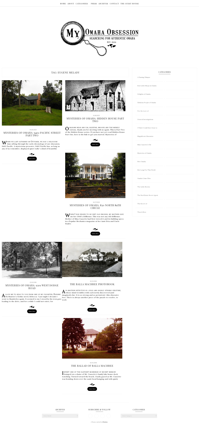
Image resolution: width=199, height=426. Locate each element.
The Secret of (142, 204)
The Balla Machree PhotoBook (92, 284)
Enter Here (32, 158)
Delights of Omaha (143, 94)
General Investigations (145, 119)
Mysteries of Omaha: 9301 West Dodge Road (32, 287)
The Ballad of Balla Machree (92, 365)
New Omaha (141, 161)
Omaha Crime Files (144, 178)
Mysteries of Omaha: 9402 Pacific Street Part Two (32, 134)
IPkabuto (105, 422)
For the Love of (143, 111)
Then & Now (141, 212)
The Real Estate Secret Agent (147, 195)
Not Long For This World (146, 170)
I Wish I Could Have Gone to (147, 128)
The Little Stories (143, 187)
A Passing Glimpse (143, 77)
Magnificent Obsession (145, 136)
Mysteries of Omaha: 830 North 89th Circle (95, 206)
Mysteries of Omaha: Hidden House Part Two (95, 120)
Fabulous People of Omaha (146, 103)
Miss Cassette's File (144, 145)
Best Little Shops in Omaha (146, 86)
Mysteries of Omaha (144, 153)
